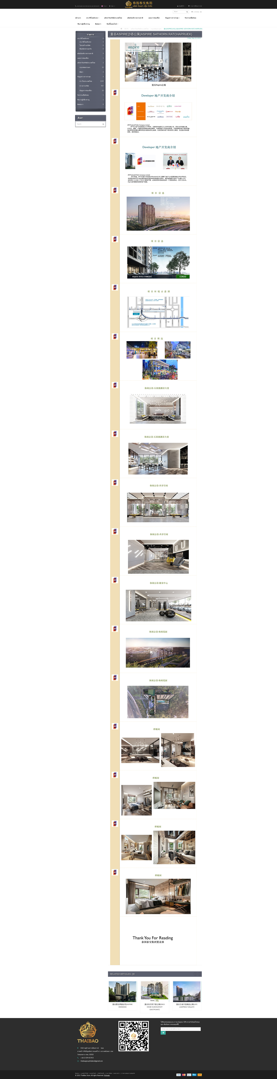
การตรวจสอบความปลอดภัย (128, 1073)
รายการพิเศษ (109, 1073)
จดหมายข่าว (117, 1073)
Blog (127, 29)
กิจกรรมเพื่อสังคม (90, 95)
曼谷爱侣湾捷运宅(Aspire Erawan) (122, 1006)
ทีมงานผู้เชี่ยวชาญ (90, 100)
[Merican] (194, 1075)
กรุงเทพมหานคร (156, 29)
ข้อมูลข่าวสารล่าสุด (90, 77)
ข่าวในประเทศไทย (92, 81)
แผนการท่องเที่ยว (90, 58)
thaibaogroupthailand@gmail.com (92, 1061)
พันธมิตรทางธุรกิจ (92, 49)
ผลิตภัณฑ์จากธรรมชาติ (90, 53)
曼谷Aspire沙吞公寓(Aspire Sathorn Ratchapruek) (183, 29)
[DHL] (200, 1075)
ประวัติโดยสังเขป (90, 38)
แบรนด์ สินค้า (93, 1073)
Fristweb (107, 1075)
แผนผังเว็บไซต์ (84, 1073)
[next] (199, 974)
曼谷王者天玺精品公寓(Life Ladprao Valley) (186, 1006)
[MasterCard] (184, 1075)
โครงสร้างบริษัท (92, 45)
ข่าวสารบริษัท (92, 86)
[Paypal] (189, 1075)
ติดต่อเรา (90, 104)
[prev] (195, 974)
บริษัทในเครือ (101, 1073)
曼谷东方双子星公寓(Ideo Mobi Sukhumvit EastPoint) (155, 1007)
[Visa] (178, 1075)
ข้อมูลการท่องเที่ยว (92, 90)
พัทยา (92, 72)
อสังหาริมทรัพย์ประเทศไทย (140, 29)
